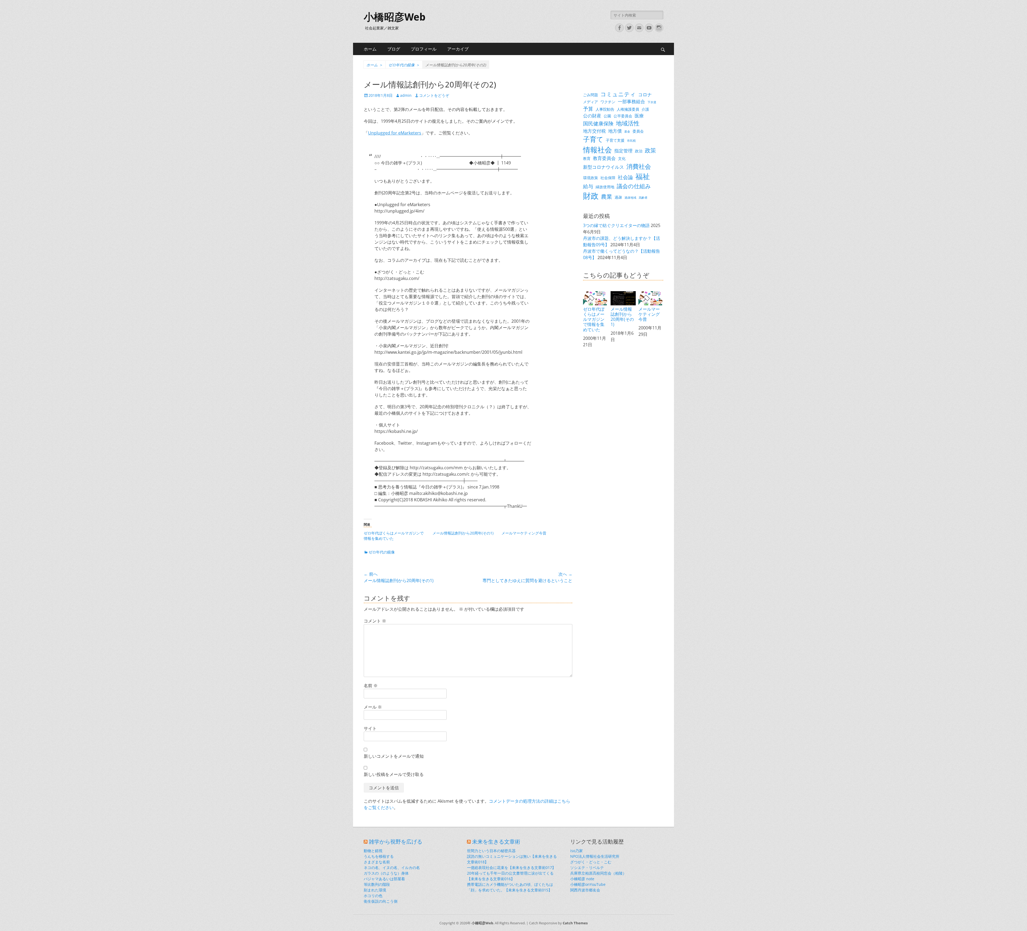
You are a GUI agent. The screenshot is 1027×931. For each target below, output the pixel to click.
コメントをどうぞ (434, 95)
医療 (639, 116)
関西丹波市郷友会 (585, 889)
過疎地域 (630, 197)
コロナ (645, 94)
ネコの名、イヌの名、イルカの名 (392, 867)
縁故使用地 (605, 186)
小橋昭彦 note (582, 878)
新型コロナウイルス (603, 167)
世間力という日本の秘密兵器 (491, 850)
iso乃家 (576, 850)
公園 (607, 115)
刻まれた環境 (375, 889)
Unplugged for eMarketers (394, 133)
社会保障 (607, 177)
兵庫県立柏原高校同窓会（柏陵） (598, 873)
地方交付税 (594, 131)
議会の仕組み (634, 186)
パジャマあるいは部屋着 (384, 878)
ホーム (370, 49)
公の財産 (592, 116)
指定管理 (623, 151)
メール (373, 707)
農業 (606, 196)
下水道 (651, 102)
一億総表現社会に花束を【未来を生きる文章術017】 (511, 867)
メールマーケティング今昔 (523, 533)
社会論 (625, 177)
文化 (622, 158)
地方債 (615, 131)
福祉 (642, 176)
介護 (645, 109)
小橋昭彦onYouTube (588, 884)
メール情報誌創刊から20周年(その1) (462, 533)
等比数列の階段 (377, 884)
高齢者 (643, 197)
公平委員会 (623, 115)
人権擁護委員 (628, 109)
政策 (650, 150)
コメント (375, 621)
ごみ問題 (590, 94)
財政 (591, 195)
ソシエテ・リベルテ (587, 867)
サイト (370, 728)
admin (406, 95)
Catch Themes (575, 923)
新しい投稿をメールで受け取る (394, 774)
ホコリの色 (373, 895)
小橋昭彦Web (395, 17)
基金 (627, 131)
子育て (593, 139)
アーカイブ (458, 49)
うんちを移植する (379, 856)
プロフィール (423, 49)
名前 (371, 685)
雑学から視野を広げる (395, 841)
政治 (638, 150)
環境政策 (590, 177)
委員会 (638, 131)
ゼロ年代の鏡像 (404, 64)
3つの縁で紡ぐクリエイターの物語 (616, 225)
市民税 (631, 141)
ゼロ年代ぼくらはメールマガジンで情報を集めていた (593, 319)
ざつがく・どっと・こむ (590, 861)
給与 (588, 186)
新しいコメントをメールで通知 (394, 756)
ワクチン (607, 101)
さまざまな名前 (377, 861)
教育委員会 (604, 158)
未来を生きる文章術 (496, 841)
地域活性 (627, 123)
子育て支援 (615, 140)
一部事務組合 (631, 101)
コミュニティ (618, 94)
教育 (587, 158)
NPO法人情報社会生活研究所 (594, 856)
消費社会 (638, 166)
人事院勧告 (605, 109)
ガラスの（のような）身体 (386, 873)
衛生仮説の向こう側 (380, 901)
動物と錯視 (373, 850)
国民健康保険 (598, 123)
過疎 (618, 197)
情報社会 (597, 150)
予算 (588, 108)
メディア (590, 101)
